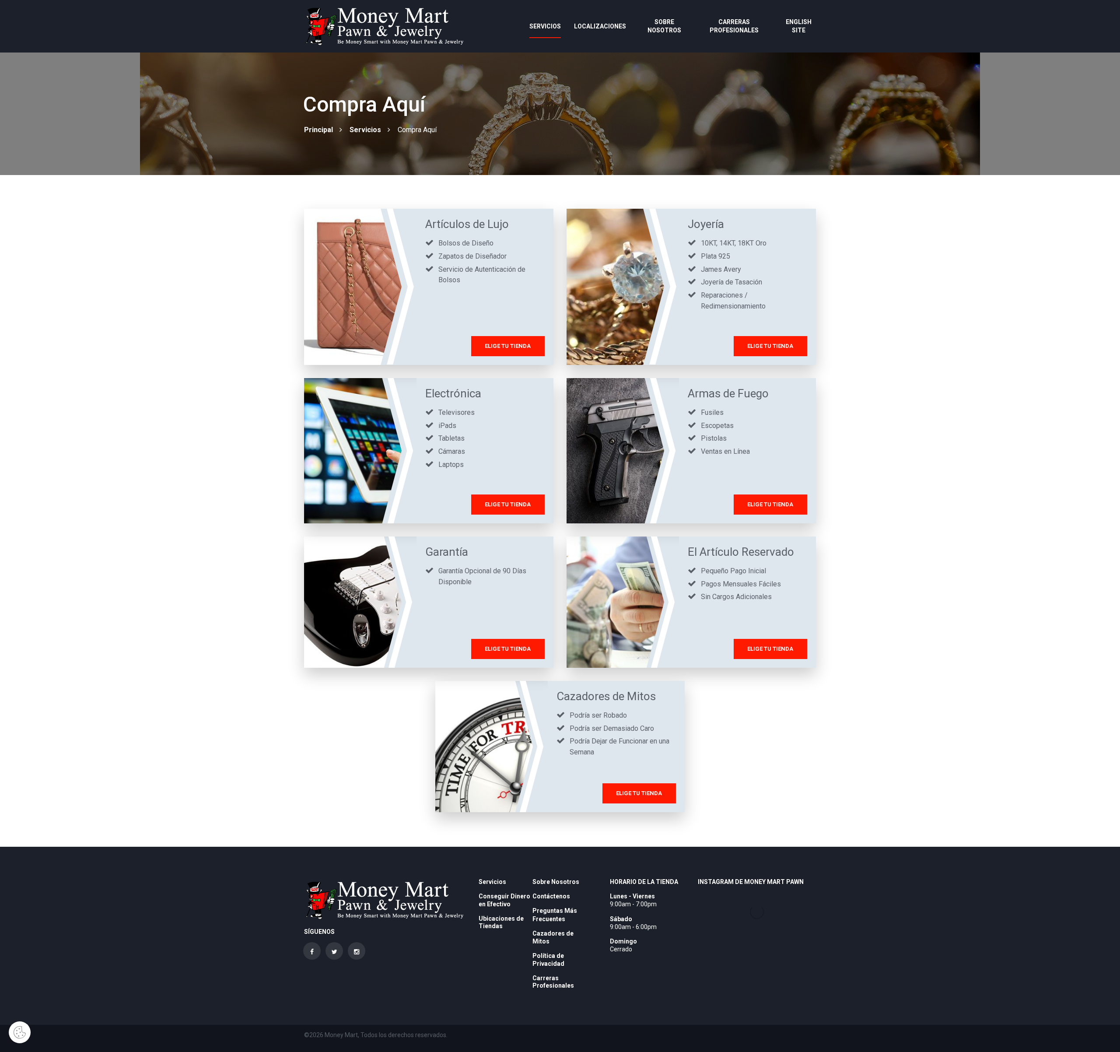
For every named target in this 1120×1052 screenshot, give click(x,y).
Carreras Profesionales (734, 26)
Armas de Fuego (728, 393)
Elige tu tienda (508, 346)
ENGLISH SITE (799, 26)
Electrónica (453, 393)
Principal (318, 130)
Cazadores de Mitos (606, 696)
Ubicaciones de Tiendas (501, 922)
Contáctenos (551, 896)
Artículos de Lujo (467, 224)
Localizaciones (600, 26)
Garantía (446, 551)
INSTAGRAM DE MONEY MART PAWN (751, 881)
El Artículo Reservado (741, 551)
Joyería (706, 224)
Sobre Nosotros (664, 26)
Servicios (545, 26)
